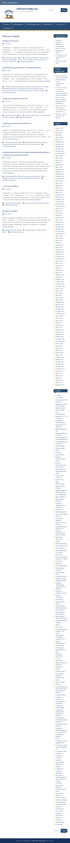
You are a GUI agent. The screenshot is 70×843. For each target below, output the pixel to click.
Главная (6, 24)
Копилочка (7, 28)
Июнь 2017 (59, 375)
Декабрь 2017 (60, 362)
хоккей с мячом (35, 144)
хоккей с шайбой (28, 59)
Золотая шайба (30, 115)
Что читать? (60, 24)
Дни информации (61, 494)
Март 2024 (59, 192)
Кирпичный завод (30, 230)
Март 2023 (59, 220)
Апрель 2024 (59, 190)
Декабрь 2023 (60, 199)
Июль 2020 (59, 291)
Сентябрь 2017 (60, 369)
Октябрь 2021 (60, 256)
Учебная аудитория (33, 24)
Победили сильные (10, 41)
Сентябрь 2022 (60, 233)
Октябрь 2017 (60, 366)
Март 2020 (59, 300)
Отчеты (58, 658)
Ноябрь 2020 (60, 282)
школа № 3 (44, 59)
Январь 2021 (59, 277)
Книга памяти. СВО (61, 546)
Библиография (18, 24)
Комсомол (59, 555)
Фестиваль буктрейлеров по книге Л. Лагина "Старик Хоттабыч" (61, 779)
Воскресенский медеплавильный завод (61, 471)
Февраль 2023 (60, 222)
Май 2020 (59, 295)
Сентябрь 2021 (60, 259)
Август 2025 (59, 156)
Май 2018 (59, 350)
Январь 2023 (59, 224)
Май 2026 (59, 135)
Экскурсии (59, 817)
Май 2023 (59, 215)
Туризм (58, 766)
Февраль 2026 (60, 142)
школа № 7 (5, 61)
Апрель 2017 (59, 380)
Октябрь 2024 (60, 178)
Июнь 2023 (59, 213)
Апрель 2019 (59, 325)
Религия (58, 684)
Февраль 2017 (60, 385)
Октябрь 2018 (60, 339)
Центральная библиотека (32, 178)
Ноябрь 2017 (60, 364)
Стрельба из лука (61, 751)
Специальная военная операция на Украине (18, 87)
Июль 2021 (59, 263)
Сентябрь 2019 (60, 314)
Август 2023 (59, 208)
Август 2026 (59, 128)
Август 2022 (59, 236)
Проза (57, 680)
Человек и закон (61, 797)
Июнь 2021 (59, 265)
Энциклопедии (60, 822)
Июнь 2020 (59, 293)
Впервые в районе (10, 211)
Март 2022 (59, 247)
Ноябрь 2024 (60, 176)
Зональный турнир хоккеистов (15, 98)
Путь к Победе (60, 682)
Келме (58, 541)
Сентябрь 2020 (60, 286)
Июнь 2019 (59, 320)
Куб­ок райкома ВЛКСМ (31, 58)
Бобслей (58, 452)
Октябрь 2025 (60, 151)
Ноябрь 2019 (60, 309)
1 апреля (58, 395)
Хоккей (20, 59)
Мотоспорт (59, 627)
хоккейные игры (45, 115)
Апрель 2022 (59, 245)
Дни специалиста (61, 497)
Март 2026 (59, 139)
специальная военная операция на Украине (31, 88)
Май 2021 (59, 268)
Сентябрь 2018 (60, 341)
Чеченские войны (61, 804)
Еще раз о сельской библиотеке (59, 42)
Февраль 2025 (60, 169)
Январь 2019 (59, 332)
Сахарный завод (7, 144)
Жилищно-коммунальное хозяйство (60, 505)
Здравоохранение (61, 512)
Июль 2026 (59, 130)
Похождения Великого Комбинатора (60, 676)
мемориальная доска (10, 88)
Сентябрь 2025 (60, 153)
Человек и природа (61, 800)
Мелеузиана (47, 24)
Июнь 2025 (59, 160)
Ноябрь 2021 (60, 254)
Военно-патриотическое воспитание (61, 465)
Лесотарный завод (61, 566)
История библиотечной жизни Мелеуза (60, 533)
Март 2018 (59, 355)
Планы (58, 669)
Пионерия (59, 667)
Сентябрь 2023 (60, 206)
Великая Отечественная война (60, 459)
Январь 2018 (59, 359)
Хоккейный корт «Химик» (24, 90)
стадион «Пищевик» (19, 144)
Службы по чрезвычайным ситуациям (60, 701)
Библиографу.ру (27, 8)
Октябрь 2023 (60, 204)
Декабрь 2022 (60, 227)
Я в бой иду (59, 824)
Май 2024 (59, 188)
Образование (60, 645)
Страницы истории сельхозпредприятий (61, 747)
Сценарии (59, 753)
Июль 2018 (59, 346)
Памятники (59, 660)
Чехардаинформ (61, 802)
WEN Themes (50, 841)
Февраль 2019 (60, 330)
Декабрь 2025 (60, 146)
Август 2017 (59, 371)
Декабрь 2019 (60, 307)
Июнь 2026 (59, 133)
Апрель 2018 (59, 353)
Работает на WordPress (23, 841)
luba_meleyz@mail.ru (11, 3)
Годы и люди (59, 479)
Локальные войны (61, 576)
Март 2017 (59, 382)
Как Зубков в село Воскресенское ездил (61, 57)
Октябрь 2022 (60, 231)
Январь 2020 (59, 304)
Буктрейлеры (60, 455)
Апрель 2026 (59, 137)
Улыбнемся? (59, 769)
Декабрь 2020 (60, 279)
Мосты (58, 625)
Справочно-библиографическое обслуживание (62, 730)
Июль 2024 (59, 183)
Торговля (59, 760)
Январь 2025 (59, 172)
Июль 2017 (59, 373)
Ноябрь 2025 (60, 149)
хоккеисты (15, 178)
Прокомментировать (27, 61)
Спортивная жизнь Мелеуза (13, 58)
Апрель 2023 (59, 217)
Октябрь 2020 (60, 284)
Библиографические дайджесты (30, 176)
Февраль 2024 (60, 194)
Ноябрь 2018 (60, 337)
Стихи (57, 738)
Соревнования (39, 203)
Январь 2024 (59, 197)
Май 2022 (59, 243)
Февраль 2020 (60, 302)
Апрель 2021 (59, 270)
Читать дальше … (41, 54)
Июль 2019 (59, 318)
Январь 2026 (59, 144)
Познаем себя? (60, 671)
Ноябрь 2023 (60, 201)
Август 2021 (59, 261)
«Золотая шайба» (10, 186)
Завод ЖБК (59, 509)
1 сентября (59, 397)
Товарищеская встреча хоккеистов (16, 123)
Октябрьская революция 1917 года (61, 649)
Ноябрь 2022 (60, 229)
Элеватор (59, 820)
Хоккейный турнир (38, 90)
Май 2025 (59, 162)
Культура (58, 563)
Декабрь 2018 (60, 334)
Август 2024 (59, 181)
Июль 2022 (59, 238)
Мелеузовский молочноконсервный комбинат (61, 608)
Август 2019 (59, 316)
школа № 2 (36, 59)
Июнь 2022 (59, 240)
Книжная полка (60, 548)
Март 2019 (59, 327)
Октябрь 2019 (60, 311)
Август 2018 (59, 343)
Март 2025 (59, 167)
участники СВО (7, 90)
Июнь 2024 (59, 185)
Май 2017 (59, 378)
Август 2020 (59, 288)
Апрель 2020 (59, 298)
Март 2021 (59, 272)
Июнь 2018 (59, 348)
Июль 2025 (59, 158)
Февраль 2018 (60, 357)
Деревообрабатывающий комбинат (36, 142)
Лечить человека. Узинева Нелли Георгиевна (61, 93)
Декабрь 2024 (60, 174)
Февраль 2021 (60, 275)
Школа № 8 (13, 61)
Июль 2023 (59, 211)
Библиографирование (11, 176)
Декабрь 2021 (60, 252)
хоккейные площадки (8, 117)
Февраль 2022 (60, 249)
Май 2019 (59, 323)
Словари (58, 697)
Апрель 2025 (59, 165)
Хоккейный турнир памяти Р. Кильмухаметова (21, 67)
